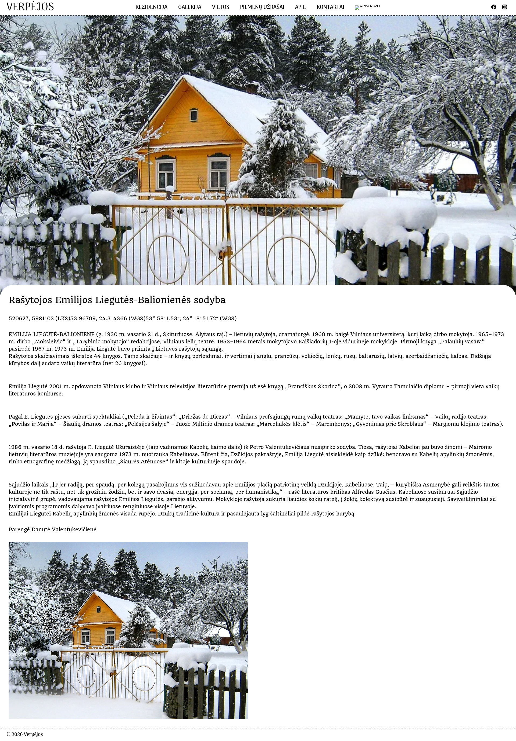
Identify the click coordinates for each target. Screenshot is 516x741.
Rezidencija (151, 7)
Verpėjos (33, 735)
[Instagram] (505, 7)
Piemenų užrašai (262, 7)
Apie (300, 7)
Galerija (189, 7)
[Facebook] (494, 7)
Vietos (220, 7)
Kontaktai (330, 7)
